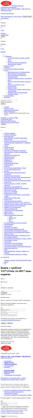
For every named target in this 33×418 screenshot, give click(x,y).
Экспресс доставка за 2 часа (16, 84)
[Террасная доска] (6, 119)
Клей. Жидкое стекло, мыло (12, 179)
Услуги (6, 70)
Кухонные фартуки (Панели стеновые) (15, 230)
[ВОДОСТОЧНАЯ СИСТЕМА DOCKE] (10, 122)
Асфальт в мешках (9, 133)
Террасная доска (9, 147)
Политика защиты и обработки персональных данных (17, 63)
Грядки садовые (9, 149)
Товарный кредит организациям (17, 92)
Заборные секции (9, 157)
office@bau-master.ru (7, 16)
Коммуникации (12, 217)
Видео (10, 61)
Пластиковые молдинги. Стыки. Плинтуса (17, 202)
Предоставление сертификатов (17, 75)
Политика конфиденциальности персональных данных (13, 392)
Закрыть (3, 323)
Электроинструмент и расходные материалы (17, 246)
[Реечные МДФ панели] (8, 121)
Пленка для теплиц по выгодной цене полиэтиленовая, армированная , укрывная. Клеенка (17, 142)
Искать (3, 103)
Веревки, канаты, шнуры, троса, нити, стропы (18, 204)
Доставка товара (13, 77)
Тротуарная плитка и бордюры (13, 245)
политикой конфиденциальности (11, 320)
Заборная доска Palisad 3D (12, 155)
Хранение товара (13, 94)
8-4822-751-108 (5, 9)
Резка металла (12, 86)
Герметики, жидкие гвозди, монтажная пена (17, 177)
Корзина (3, 33)
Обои (5, 249)
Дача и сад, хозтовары (10, 191)
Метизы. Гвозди (9, 234)
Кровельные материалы (11, 110)
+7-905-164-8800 (15, 9)
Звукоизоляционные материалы (13, 215)
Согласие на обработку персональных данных (18, 395)
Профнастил (8, 160)
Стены (10, 216)
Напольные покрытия (10, 248)
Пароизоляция (8, 164)
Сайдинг (7, 166)
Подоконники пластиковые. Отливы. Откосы (18, 238)
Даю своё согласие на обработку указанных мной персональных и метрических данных (15, 407)
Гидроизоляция (8, 224)
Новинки (7, 67)
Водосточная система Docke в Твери (15, 168)
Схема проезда (17, 16)
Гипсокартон (8, 226)
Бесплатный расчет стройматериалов (19, 72)
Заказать (10, 323)
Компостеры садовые (10, 193)
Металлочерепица (9, 111)
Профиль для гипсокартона (12, 207)
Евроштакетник (9, 158)
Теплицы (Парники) (10, 135)
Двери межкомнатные (10, 209)
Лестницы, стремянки (10, 227)
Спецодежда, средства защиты (13, 243)
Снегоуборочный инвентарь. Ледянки (15, 254)
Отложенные (5, 18)
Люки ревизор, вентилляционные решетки (17, 232)
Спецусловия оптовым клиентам (14, 69)
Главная (6, 107)
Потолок (11, 221)
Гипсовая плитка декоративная (13, 210)
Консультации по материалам (16, 73)
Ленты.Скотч (8, 199)
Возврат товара (12, 88)
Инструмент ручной (10, 190)
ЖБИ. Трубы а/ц (9, 213)
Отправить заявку (12, 416)
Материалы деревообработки (13, 187)
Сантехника (7, 241)
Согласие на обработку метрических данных (17, 390)
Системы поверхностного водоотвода (15, 223)
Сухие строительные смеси (12, 169)
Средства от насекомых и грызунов (15, 150)
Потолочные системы (10, 240)
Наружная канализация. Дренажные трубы (17, 235)
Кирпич (6, 171)
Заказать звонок (27, 16)
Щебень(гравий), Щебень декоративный (16, 188)
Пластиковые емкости (10, 237)
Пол (10, 220)
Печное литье (8, 212)
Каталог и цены (9, 66)
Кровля (10, 219)
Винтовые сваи (8, 136)
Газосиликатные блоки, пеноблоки (14, 205)
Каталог (3, 124)
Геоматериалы (8, 161)
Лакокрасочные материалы (12, 175)
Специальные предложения (12, 375)
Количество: (4, 310)
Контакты (7, 97)
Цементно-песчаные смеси (12, 198)
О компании (8, 56)
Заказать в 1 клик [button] (6, 294)
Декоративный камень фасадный (14, 229)
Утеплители (7, 182)
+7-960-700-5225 (25, 9)
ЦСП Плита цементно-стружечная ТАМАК (17, 180)
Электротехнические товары (12, 201)
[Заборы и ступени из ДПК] (9, 117)
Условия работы (9, 95)
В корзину (4, 292)
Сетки (6, 146)
